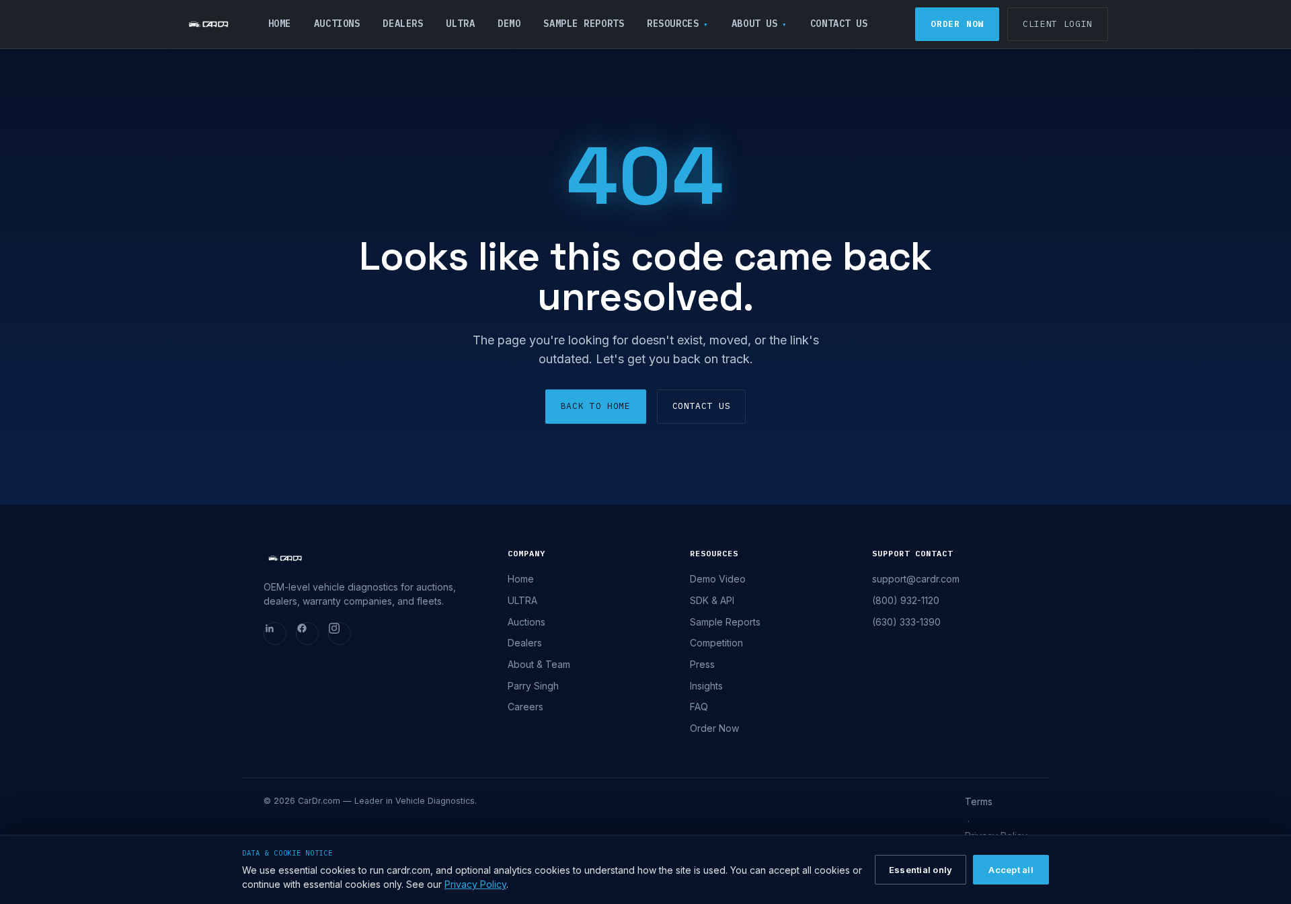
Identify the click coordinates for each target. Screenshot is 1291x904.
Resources (673, 23)
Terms (978, 801)
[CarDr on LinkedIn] (275, 633)
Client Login (1058, 24)
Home (279, 23)
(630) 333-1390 (906, 622)
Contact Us (839, 23)
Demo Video (718, 579)
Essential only (921, 869)
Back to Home (596, 406)
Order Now (957, 24)
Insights (706, 685)
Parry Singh (533, 685)
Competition (716, 642)
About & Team (539, 664)
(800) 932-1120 (905, 600)
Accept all (1010, 869)
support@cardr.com (916, 579)
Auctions (337, 23)
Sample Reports (583, 23)
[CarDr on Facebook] (307, 633)
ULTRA (460, 23)
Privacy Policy (475, 884)
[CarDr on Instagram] (339, 633)
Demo (509, 23)
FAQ (699, 706)
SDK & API (712, 600)
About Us (754, 23)
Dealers (403, 23)
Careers (525, 706)
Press (702, 664)
